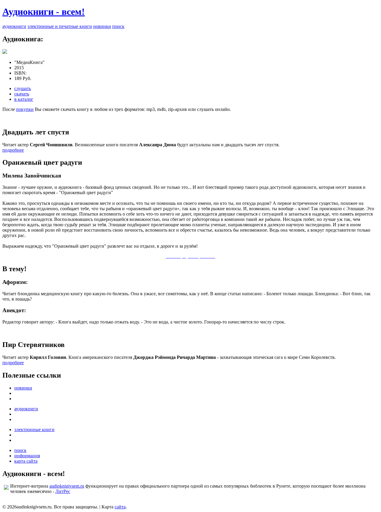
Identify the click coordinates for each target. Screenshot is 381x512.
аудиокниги (14, 26)
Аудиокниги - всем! (43, 11)
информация (27, 455)
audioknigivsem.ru (66, 486)
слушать (22, 88)
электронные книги (34, 429)
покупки (25, 109)
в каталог (23, 99)
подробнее (13, 150)
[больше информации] (4, 52)
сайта (120, 506)
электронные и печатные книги (59, 26)
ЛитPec (62, 491)
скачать (21, 93)
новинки (102, 26)
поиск (118, 26)
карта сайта (26, 461)
